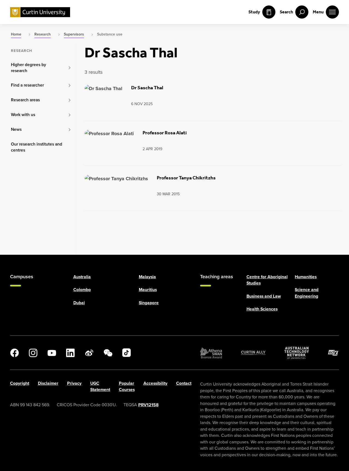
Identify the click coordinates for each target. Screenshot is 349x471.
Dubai (79, 302)
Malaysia (147, 277)
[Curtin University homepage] (40, 12)
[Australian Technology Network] (296, 353)
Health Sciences (262, 309)
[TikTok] (126, 352)
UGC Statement (100, 386)
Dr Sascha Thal (147, 88)
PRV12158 (148, 405)
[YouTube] (51, 352)
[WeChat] (108, 352)
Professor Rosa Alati (165, 133)
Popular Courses (127, 386)
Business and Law (263, 296)
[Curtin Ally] (253, 353)
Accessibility (155, 383)
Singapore (149, 302)
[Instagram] (33, 352)
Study (254, 11)
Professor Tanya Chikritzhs (186, 178)
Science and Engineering (306, 292)
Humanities (306, 277)
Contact (183, 383)
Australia (82, 277)
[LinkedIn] (70, 352)
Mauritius (148, 289)
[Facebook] (14, 352)
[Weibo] (89, 352)
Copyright (19, 383)
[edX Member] (333, 353)
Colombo (82, 289)
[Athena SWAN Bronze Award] (211, 353)
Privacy (74, 383)
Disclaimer (48, 383)
